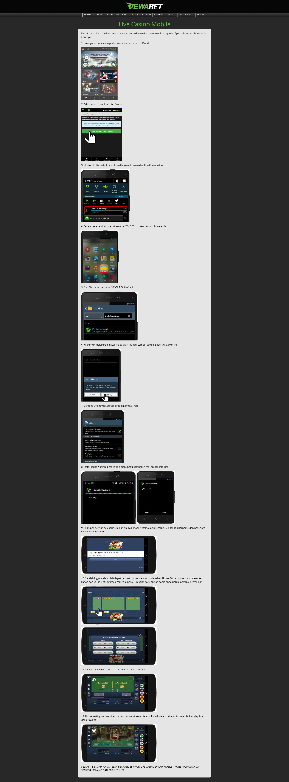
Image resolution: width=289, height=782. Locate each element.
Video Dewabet (186, 15)
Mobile (100, 15)
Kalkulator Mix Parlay (141, 15)
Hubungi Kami (113, 15)
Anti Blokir (89, 15)
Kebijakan (158, 15)
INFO (124, 15)
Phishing (201, 15)
